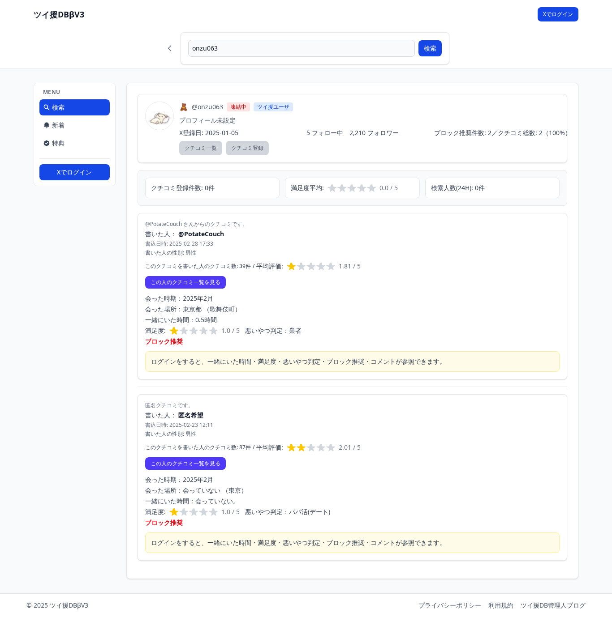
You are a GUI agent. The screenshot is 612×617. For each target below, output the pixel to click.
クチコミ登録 (247, 148)
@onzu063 (207, 106)
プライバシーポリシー (449, 605)
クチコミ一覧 (201, 148)
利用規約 (500, 605)
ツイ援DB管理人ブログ (553, 605)
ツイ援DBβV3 (59, 14)
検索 (430, 48)
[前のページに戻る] (170, 48)
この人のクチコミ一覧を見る (185, 282)
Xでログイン (558, 14)
